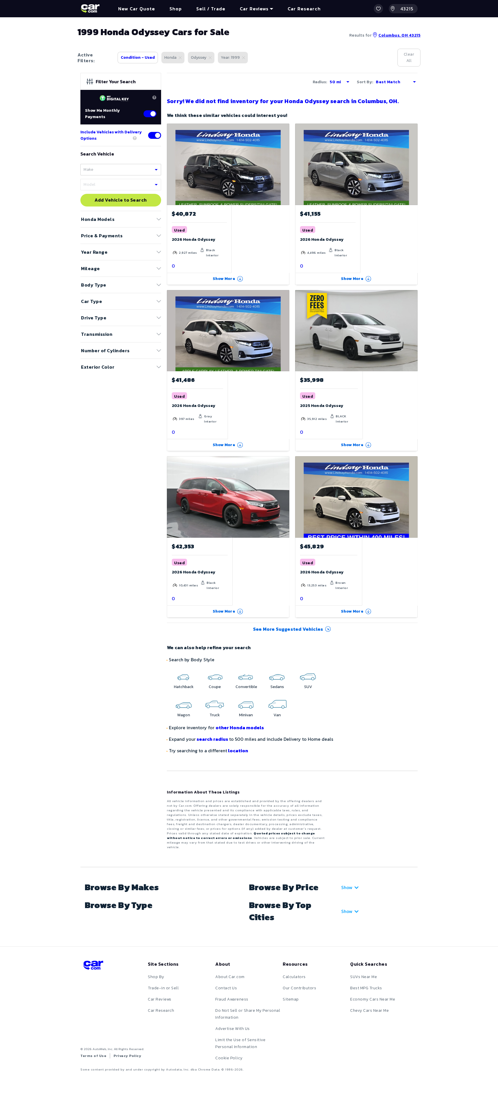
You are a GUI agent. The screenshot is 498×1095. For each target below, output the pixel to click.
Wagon (183, 715)
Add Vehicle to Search (121, 200)
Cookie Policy (229, 1058)
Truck (215, 715)
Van (277, 715)
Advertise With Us (232, 1029)
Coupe (215, 687)
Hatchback (184, 687)
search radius (212, 739)
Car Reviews (159, 999)
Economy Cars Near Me (372, 999)
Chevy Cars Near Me (369, 1010)
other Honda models (240, 727)
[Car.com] (90, 8)
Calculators (294, 977)
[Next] (413, 330)
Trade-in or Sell (163, 988)
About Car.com (230, 977)
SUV (308, 687)
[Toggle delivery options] (154, 135)
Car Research (161, 1010)
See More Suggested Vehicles (288, 629)
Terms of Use (93, 1055)
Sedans (277, 687)
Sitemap (291, 999)
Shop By (156, 977)
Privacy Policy (127, 1055)
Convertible (246, 687)
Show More (224, 279)
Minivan (246, 715)
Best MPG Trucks (366, 988)
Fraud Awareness (231, 999)
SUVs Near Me (363, 977)
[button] (378, 8)
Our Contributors (299, 988)
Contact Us (226, 988)
